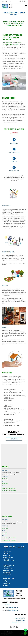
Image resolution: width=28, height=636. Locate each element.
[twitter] (20, 1)
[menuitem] (22, 617)
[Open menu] (26, 6)
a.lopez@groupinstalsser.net (11, 607)
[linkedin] (25, 1)
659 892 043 (15, 133)
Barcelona (16, 44)
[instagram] (23, 1)
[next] (24, 275)
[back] (4, 275)
